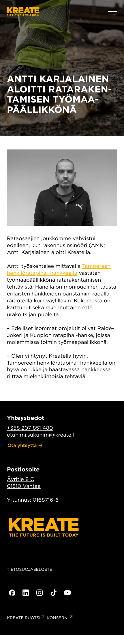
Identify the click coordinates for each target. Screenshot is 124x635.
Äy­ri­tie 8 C (20, 479)
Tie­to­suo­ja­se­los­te (29, 569)
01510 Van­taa (24, 486)
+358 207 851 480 (30, 428)
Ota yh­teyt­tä (22, 445)
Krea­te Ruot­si (23, 618)
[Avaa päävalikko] (112, 11)
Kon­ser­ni (58, 618)
